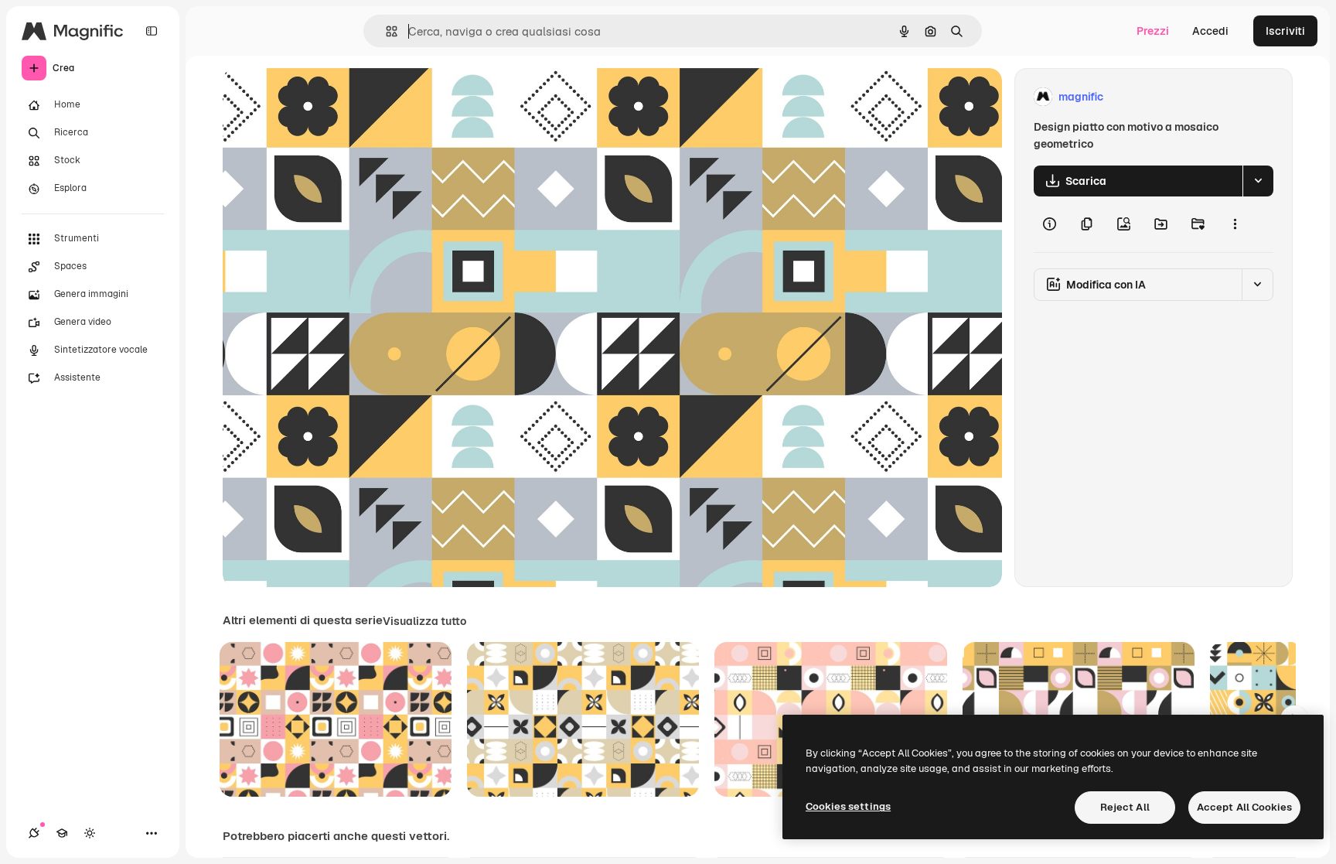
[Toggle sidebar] (151, 31)
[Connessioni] (34, 833)
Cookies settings (848, 806)
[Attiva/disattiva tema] (89, 833)
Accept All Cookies (1244, 807)
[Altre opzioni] (1234, 224)
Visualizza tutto (424, 621)
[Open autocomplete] (385, 31)
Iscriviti (1285, 31)
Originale (324, 97)
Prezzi (1153, 31)
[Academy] (61, 833)
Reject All (1125, 807)
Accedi (1210, 31)
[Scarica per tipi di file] (1257, 181)
